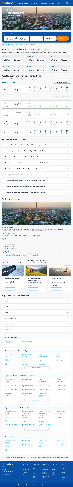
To (18, 36)
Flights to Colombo (64, 478)
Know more (10, 289)
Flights (10, 44)
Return (7, 33)
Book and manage (23, 3)
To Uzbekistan (18, 44)
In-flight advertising (44, 472)
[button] (36, 145)
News (34, 468)
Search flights (62, 38)
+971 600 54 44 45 (6, 474)
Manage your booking (36, 465)
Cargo (34, 473)
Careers (54, 474)
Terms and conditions (7, 471)
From (6, 36)
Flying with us (33, 3)
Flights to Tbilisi (65, 464)
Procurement (45, 469)
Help (58, 3)
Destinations (43, 3)
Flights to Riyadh (64, 467)
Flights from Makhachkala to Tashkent (59, 381)
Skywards (51, 3)
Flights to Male (65, 475)
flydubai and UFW (35, 477)
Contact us (35, 471)
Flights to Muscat (64, 471)
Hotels (53, 469)
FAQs (43, 467)
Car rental (54, 467)
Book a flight (26, 464)
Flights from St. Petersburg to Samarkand (42, 395)
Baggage (25, 472)
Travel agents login (45, 477)
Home (4, 44)
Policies (4, 469)
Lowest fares (55, 464)
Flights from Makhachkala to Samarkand (42, 381)
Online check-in (45, 464)
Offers (24, 467)
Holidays (54, 472)
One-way (14, 33)
